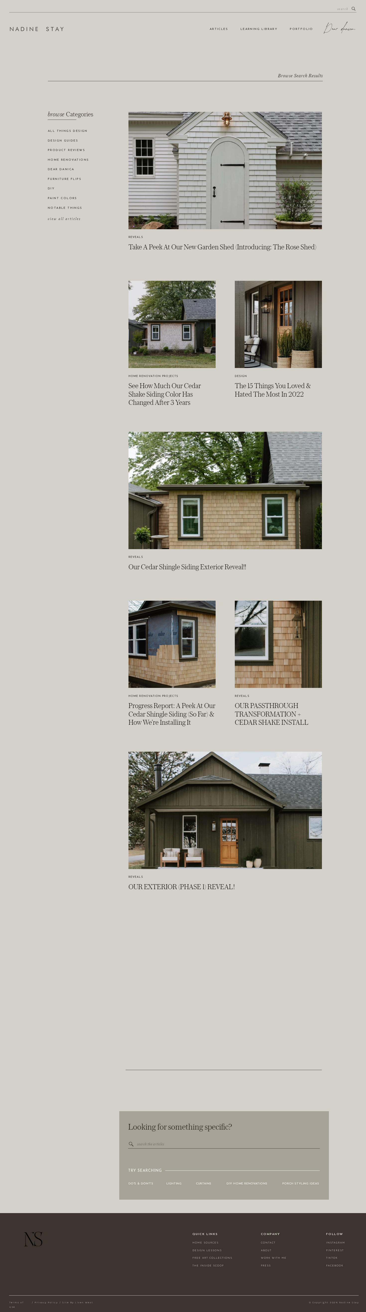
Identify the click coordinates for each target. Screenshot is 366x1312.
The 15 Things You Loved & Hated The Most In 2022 (273, 389)
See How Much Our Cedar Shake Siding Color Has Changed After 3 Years (164, 394)
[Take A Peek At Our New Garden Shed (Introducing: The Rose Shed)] (225, 170)
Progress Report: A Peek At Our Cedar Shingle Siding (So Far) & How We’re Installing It (171, 714)
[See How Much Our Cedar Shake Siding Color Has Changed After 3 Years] (172, 324)
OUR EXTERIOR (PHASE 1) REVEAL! (181, 886)
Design (241, 376)
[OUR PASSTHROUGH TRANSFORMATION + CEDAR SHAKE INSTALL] (278, 644)
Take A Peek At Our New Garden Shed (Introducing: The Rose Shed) (222, 247)
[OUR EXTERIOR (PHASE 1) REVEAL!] (225, 810)
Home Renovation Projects (153, 376)
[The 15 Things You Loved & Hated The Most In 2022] (278, 324)
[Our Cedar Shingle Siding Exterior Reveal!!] (225, 490)
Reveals (135, 237)
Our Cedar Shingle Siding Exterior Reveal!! (187, 567)
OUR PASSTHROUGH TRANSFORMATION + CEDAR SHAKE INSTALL (271, 714)
